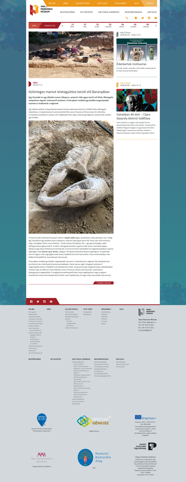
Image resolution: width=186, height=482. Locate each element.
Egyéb (103, 323)
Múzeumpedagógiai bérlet (102, 376)
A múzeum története (35, 321)
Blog (121, 309)
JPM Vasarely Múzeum (81, 392)
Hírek (35, 82)
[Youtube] (156, 18)
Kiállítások (125, 32)
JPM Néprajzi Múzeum (80, 377)
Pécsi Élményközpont (36, 353)
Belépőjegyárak (35, 359)
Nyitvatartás (55, 359)
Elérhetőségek (120, 362)
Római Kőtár (77, 379)
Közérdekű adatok (34, 316)
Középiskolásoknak (100, 369)
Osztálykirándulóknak (101, 373)
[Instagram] (149, 18)
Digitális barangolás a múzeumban (36, 347)
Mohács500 (76, 404)
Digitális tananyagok (71, 316)
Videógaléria (87, 314)
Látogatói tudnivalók (35, 319)
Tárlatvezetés (69, 312)
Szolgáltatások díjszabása (71, 324)
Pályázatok (32, 350)
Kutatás (69, 321)
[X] (142, 18)
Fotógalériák (87, 312)
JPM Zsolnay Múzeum (80, 394)
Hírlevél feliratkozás (71, 328)
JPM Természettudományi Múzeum (82, 389)
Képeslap (104, 316)
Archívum (33, 337)
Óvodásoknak (98, 371)
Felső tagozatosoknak (101, 366)
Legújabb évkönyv (35, 335)
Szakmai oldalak (34, 326)
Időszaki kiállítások (78, 399)
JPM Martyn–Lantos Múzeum (83, 368)
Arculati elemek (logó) (36, 323)
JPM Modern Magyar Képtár (82, 375)
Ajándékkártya (106, 312)
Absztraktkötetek (36, 330)
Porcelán (104, 321)
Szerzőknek (33, 344)
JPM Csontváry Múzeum (81, 366)
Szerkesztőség (35, 341)
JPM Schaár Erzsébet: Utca (82, 381)
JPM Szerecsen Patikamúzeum (78, 385)
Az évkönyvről (34, 339)
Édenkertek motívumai (131, 64)
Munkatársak (33, 314)
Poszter (104, 319)
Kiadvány (104, 314)
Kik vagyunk (32, 312)
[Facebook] (136, 18)
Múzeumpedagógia (71, 314)
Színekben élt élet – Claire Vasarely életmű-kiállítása (133, 116)
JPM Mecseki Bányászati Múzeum (81, 372)
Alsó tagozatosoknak (101, 364)
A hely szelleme (78, 364)
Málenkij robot (78, 397)
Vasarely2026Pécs (78, 401)
